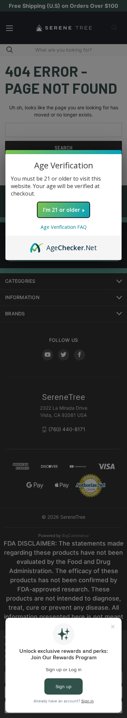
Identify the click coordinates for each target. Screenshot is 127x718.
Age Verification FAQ (64, 227)
